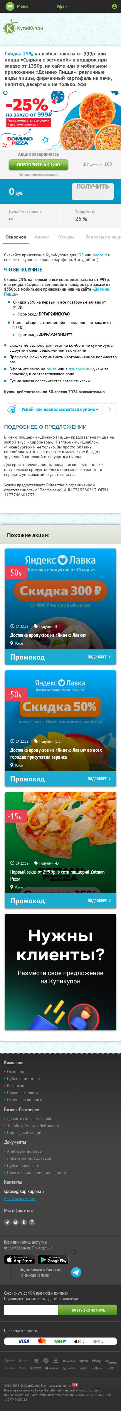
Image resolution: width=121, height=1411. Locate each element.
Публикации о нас (24, 1078)
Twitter (24, 1222)
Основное (16, 237)
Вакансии (15, 1085)
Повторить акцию (38, 165)
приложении (80, 368)
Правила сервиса (22, 1092)
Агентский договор (24, 1151)
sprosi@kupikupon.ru (24, 1191)
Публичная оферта (24, 1165)
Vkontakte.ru (15, 1222)
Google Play (53, 1259)
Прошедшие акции (24, 1132)
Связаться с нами (20, 1198)
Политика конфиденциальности (36, 1172)
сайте (51, 368)
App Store (19, 1259)
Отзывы (66, 237)
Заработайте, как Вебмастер (33, 1125)
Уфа (60, 6)
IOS (81, 254)
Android (100, 254)
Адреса (42, 237)
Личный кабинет (114, 6)
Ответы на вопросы (25, 1099)
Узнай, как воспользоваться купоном (60, 409)
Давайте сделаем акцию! (29, 1118)
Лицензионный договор (29, 1158)
